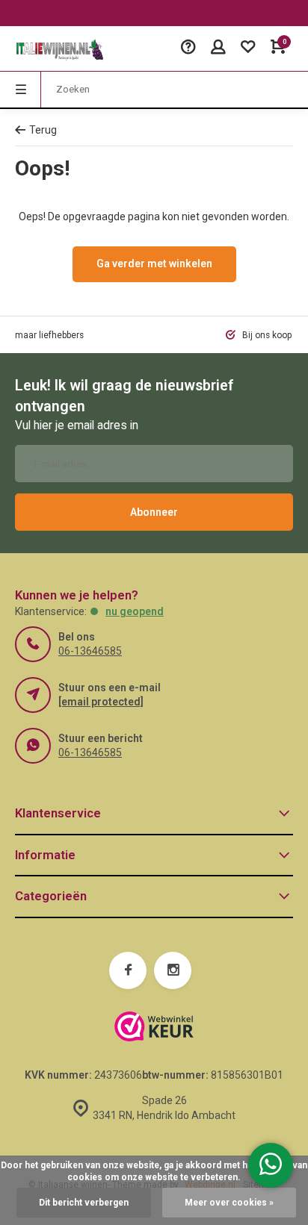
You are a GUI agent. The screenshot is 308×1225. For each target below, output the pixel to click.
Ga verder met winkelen (154, 263)
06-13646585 (90, 651)
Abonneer (154, 512)
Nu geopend (134, 611)
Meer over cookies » (229, 1202)
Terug (43, 130)
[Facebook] (128, 970)
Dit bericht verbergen (84, 1202)
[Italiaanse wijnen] (60, 48)
